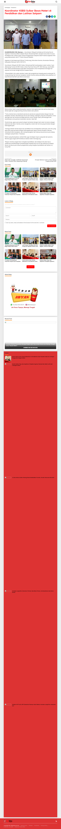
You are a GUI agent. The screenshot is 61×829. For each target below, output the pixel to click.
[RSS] (30, 154)
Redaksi (31, 825)
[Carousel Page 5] (31, 347)
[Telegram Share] (52, 16)
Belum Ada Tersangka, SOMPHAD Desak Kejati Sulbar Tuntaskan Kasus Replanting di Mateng (16, 160)
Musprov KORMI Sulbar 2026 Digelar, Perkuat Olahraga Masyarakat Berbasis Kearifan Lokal (47, 179)
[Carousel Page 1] (24, 347)
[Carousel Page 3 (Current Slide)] (28, 347)
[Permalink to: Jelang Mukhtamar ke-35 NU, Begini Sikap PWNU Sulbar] (13, 172)
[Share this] (47, 16)
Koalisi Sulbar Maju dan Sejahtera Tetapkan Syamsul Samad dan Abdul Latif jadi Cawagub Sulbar (47, 194)
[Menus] (5, 1)
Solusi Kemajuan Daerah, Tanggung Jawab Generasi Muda (22, 345)
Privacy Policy (44, 825)
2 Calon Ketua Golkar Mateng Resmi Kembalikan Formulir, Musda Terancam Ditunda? (33, 477)
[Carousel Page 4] (29, 347)
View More (30, 266)
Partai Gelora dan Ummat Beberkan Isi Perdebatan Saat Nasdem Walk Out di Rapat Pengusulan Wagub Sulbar (29, 194)
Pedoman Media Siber (20, 826)
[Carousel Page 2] (26, 347)
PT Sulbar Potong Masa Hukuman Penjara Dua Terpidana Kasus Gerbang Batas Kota (13, 194)
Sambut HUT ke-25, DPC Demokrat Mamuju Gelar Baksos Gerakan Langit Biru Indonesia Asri (33, 705)
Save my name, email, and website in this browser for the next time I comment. (25, 222)
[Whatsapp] (55, 16)
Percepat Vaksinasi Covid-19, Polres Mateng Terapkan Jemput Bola (45, 160)
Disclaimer (36, 825)
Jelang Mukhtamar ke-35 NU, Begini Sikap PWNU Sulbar (12, 179)
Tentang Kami (24, 825)
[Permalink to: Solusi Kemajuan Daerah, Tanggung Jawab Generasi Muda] (30, 335)
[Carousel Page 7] (35, 347)
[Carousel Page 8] (36, 347)
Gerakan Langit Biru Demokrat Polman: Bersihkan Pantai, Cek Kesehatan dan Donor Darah (33, 591)
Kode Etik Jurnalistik (8, 826)
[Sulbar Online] (31, 1)
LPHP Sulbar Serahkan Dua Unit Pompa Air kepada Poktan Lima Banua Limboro (30, 179)
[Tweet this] (49, 16)
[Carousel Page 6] (33, 347)
